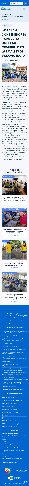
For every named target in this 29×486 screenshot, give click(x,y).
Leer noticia (14, 203)
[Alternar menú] (24, 9)
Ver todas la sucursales (9, 462)
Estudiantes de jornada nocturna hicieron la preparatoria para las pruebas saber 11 (14, 296)
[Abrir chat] (25, 481)
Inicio (3, 14)
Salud (8, 14)
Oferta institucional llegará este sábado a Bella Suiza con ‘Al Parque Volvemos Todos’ (14, 263)
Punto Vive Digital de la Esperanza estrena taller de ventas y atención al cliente (14, 198)
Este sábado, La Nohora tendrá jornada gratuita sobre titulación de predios (14, 231)
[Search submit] (25, 3)
